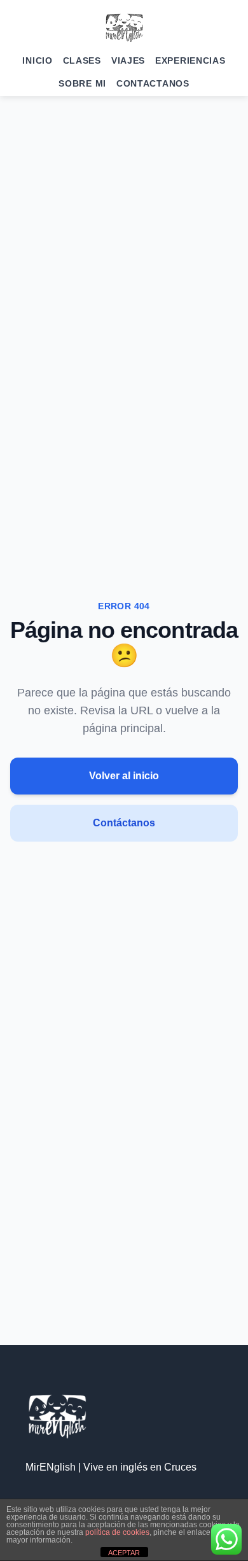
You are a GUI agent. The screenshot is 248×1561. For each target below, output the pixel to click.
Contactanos (152, 83)
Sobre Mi (82, 83)
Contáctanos (124, 822)
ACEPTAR (124, 1553)
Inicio (37, 60)
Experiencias (190, 60)
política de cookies (117, 1532)
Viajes (128, 60)
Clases (82, 60)
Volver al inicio (124, 775)
